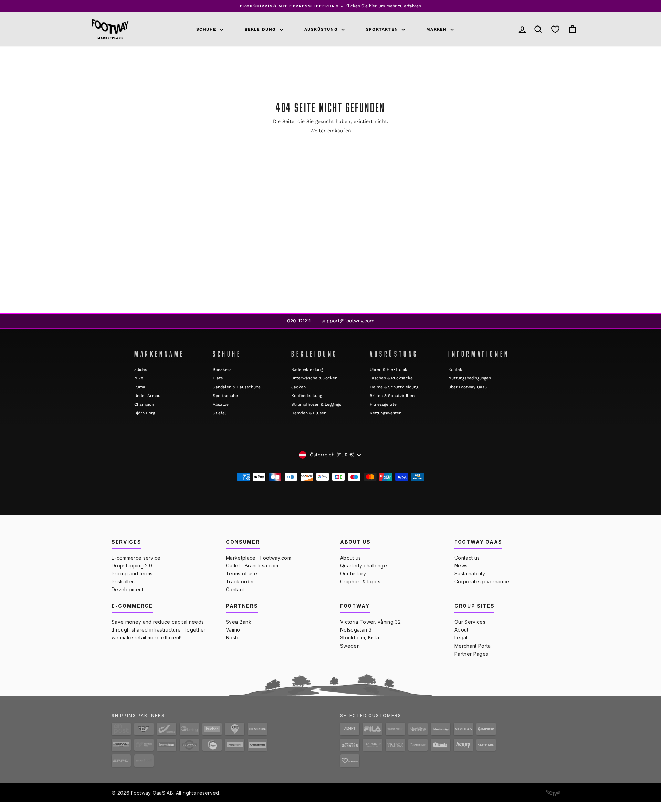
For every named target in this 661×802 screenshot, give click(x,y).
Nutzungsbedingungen (469, 378)
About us (350, 558)
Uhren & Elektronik (388, 369)
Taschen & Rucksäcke (391, 378)
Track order (240, 581)
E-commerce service (136, 558)
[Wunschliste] (555, 29)
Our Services (469, 622)
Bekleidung (261, 29)
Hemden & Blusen (308, 412)
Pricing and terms (132, 573)
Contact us (467, 558)
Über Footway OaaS (467, 387)
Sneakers (222, 369)
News (461, 566)
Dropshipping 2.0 (132, 566)
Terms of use (241, 573)
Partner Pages (471, 654)
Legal (461, 637)
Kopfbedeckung (306, 395)
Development (128, 589)
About (461, 630)
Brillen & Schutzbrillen (392, 395)
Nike (138, 378)
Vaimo (233, 630)
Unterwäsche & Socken (314, 378)
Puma (139, 387)
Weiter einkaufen (330, 130)
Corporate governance (481, 581)
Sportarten (383, 29)
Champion (144, 404)
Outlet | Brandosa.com (252, 566)
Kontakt (456, 369)
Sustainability (469, 573)
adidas (140, 369)
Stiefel (219, 412)
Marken (437, 29)
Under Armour (148, 395)
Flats (218, 378)
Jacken (298, 387)
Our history (353, 573)
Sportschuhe (225, 395)
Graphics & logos (360, 581)
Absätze (221, 404)
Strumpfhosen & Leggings (316, 404)
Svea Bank (238, 622)
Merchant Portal (473, 646)
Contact (235, 589)
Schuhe (207, 29)
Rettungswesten (385, 412)
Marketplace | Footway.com (258, 558)
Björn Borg (144, 412)
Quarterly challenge (363, 566)
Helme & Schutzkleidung (394, 387)
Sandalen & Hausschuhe (237, 387)
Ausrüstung (321, 29)
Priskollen (123, 581)
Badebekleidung (307, 369)
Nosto (233, 637)
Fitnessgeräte (383, 404)
